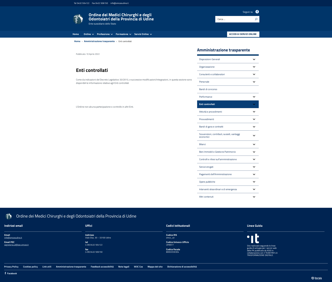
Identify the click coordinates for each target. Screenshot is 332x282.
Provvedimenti (206, 119)
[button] (254, 59)
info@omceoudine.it (13, 237)
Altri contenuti (206, 196)
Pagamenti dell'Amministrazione (215, 174)
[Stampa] (256, 19)
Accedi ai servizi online (243, 34)
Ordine (87, 34)
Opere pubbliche (207, 182)
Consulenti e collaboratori (212, 74)
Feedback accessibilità (102, 266)
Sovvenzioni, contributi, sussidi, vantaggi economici (219, 135)
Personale (204, 81)
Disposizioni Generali (209, 59)
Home (76, 34)
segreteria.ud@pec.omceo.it (16, 244)
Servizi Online (141, 34)
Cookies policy (30, 266)
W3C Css (138, 266)
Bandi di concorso (208, 89)
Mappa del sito (155, 266)
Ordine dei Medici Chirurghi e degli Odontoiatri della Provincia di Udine (121, 19)
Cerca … (221, 19)
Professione (103, 34)
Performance (205, 96)
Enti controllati (207, 104)
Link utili (46, 266)
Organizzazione (207, 67)
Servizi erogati (206, 167)
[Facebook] (257, 12)
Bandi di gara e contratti (211, 126)
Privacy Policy (11, 266)
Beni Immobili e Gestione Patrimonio (217, 152)
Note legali (123, 266)
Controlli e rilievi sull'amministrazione (218, 159)
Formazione (122, 34)
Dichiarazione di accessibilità (182, 266)
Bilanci (202, 144)
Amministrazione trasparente (71, 266)
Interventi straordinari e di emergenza (218, 189)
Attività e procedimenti (210, 111)
